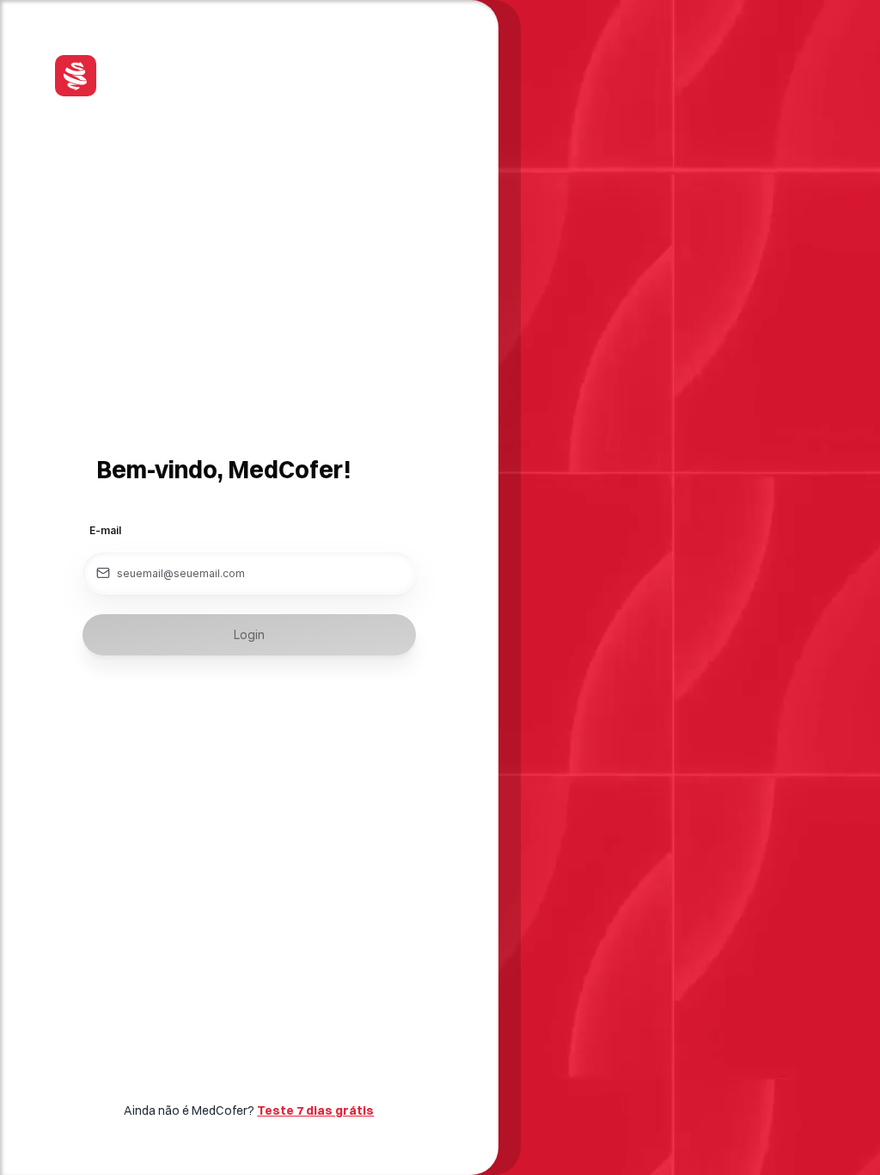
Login (249, 634)
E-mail (105, 530)
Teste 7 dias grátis (315, 1110)
